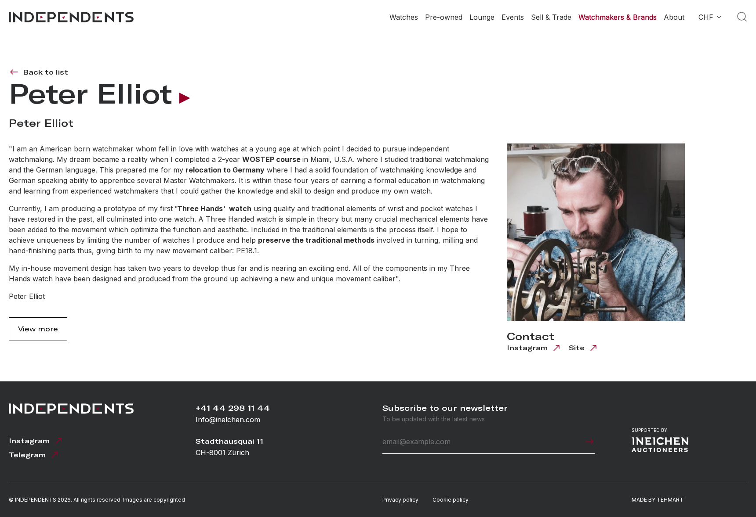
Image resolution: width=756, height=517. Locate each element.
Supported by (649, 430)
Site (577, 348)
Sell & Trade (551, 17)
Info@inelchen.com (228, 419)
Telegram (27, 455)
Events (513, 17)
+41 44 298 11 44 (233, 408)
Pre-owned (443, 17)
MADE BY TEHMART (657, 499)
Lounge (481, 17)
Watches (403, 17)
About (674, 17)
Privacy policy (400, 499)
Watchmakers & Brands (617, 17)
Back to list (45, 72)
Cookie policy (451, 499)
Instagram (527, 348)
